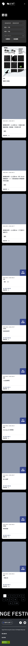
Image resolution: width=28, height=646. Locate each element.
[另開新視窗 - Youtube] (24, 622)
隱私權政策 (4, 633)
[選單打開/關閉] (24, 4)
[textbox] (14, 23)
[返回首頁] (11, 4)
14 (23, 599)
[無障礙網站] (6, 642)
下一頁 (16, 603)
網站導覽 (4, 637)
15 (10, 603)
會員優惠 (15, 39)
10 (15, 599)
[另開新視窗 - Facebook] (20, 622)
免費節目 (8, 39)
